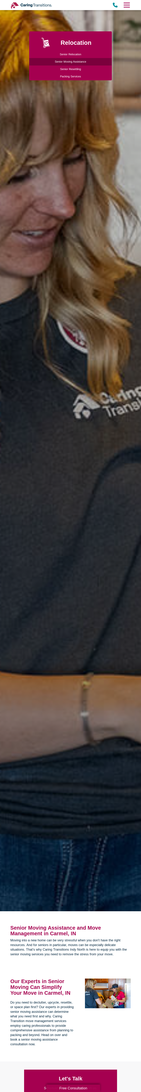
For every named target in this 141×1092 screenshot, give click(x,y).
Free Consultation (73, 1088)
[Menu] (126, 5)
